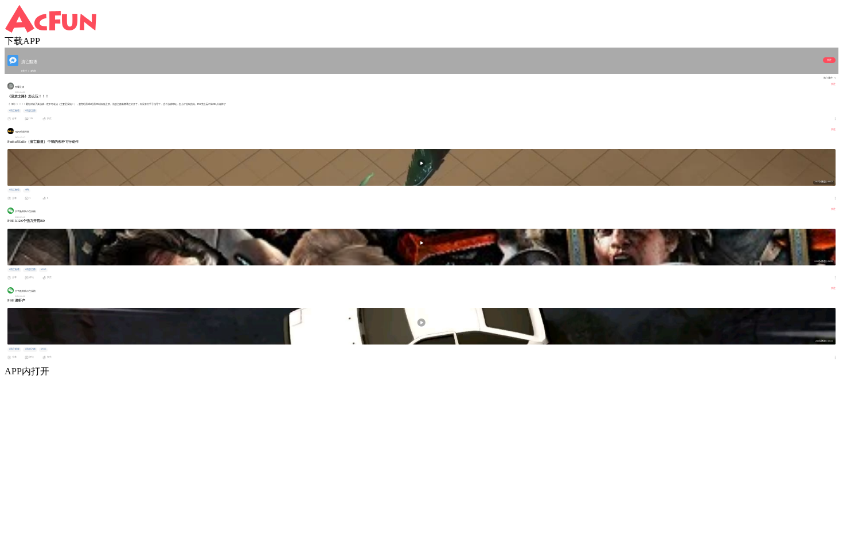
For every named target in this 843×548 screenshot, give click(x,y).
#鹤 (27, 190)
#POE (43, 269)
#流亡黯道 (14, 110)
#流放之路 (30, 110)
